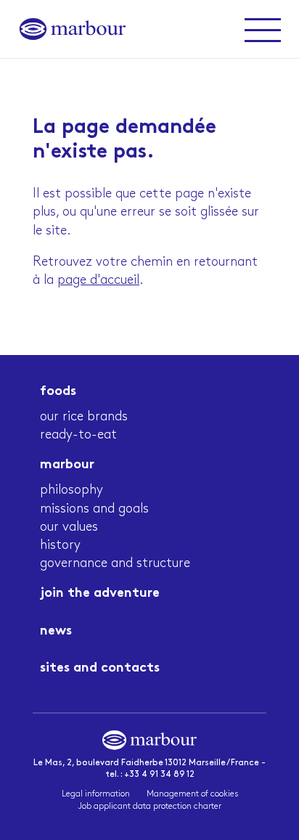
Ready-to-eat (78, 435)
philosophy (71, 490)
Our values (69, 527)
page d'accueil (98, 280)
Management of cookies (192, 794)
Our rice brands (84, 417)
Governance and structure (115, 563)
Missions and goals (94, 509)
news (56, 631)
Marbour (67, 465)
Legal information (96, 794)
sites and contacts (100, 668)
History (60, 545)
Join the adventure (100, 593)
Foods (58, 392)
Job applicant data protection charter (149, 806)
